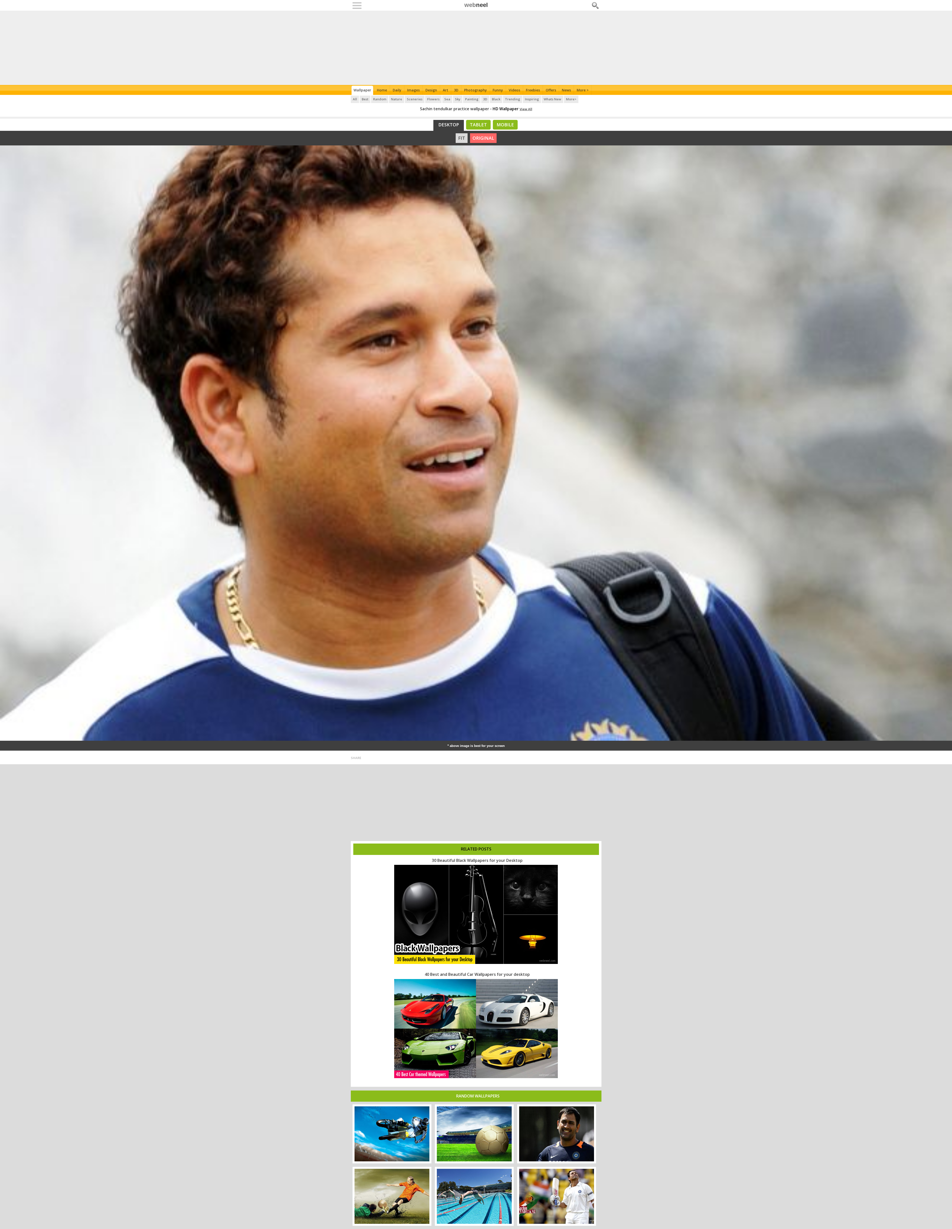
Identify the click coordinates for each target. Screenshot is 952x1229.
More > (583, 90)
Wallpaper (362, 90)
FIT (461, 138)
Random (379, 99)
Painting (471, 99)
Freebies (533, 90)
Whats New (552, 99)
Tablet (478, 125)
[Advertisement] (476, 47)
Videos (514, 90)
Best (365, 99)
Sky (457, 99)
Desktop (448, 125)
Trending (512, 99)
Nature (396, 99)
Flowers (433, 99)
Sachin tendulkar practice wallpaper (454, 108)
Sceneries (414, 99)
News (566, 90)
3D (456, 90)
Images (413, 90)
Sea (447, 99)
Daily (397, 90)
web (476, 4)
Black (496, 99)
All (355, 99)
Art (445, 90)
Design (431, 90)
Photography (475, 90)
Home (382, 90)
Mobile (505, 125)
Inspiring (532, 99)
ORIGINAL (483, 138)
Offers (551, 90)
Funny (498, 90)
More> (571, 99)
